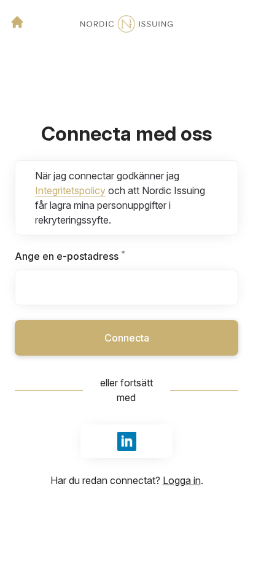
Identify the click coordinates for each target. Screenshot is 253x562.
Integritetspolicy (70, 190)
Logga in (182, 480)
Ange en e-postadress (99, 256)
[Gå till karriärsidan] (17, 22)
